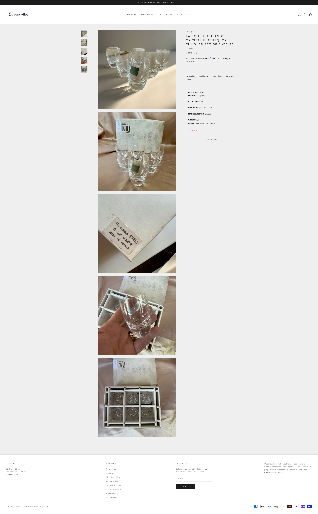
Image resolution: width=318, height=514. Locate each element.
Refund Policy (112, 481)
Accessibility (111, 498)
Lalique (190, 32)
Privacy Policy (112, 493)
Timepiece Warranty (115, 485)
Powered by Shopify (38, 506)
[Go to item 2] (84, 42)
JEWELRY (131, 15)
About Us (110, 473)
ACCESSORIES (184, 15)
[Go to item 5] (84, 69)
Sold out (211, 140)
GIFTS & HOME (165, 15)
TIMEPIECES (147, 15)
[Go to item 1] (84, 33)
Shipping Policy (113, 477)
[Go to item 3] (84, 51)
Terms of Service (113, 489)
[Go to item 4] (84, 60)
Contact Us (111, 469)
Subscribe (186, 487)
